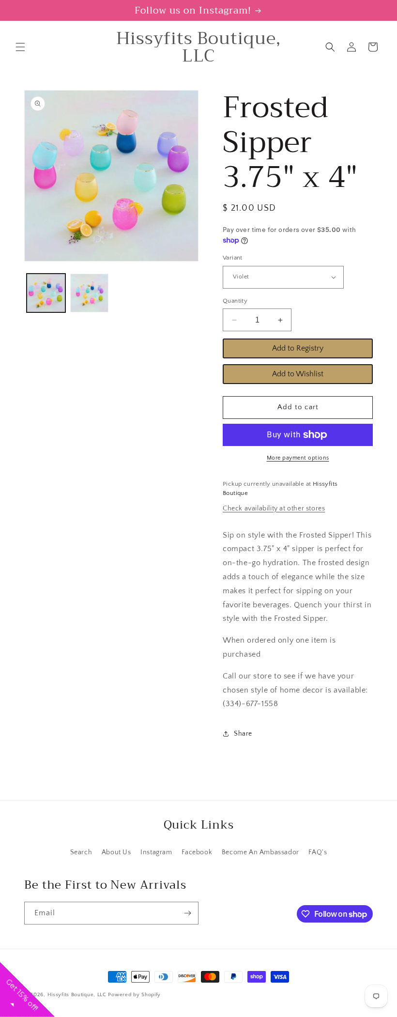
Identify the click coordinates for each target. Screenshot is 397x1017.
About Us (116, 852)
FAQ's (317, 852)
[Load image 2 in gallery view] (89, 293)
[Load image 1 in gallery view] (46, 293)
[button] (20, 47)
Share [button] (243, 734)
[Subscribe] (187, 913)
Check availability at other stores (274, 508)
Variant (233, 257)
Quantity (235, 300)
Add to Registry (297, 348)
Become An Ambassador (260, 852)
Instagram (156, 852)
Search (81, 852)
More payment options (298, 458)
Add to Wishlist (297, 374)
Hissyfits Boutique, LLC (77, 995)
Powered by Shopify (134, 995)
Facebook (197, 852)
